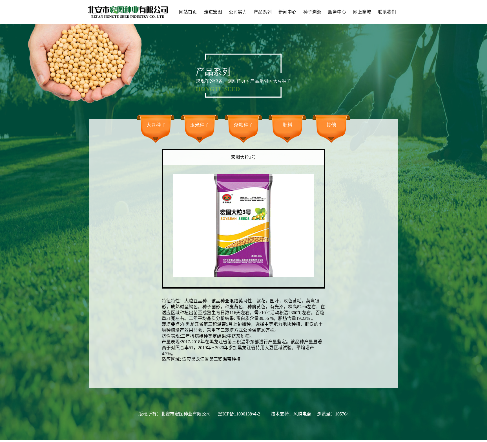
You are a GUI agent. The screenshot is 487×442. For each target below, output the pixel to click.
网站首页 (188, 12)
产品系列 (263, 12)
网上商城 (362, 12)
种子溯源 (312, 12)
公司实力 (238, 12)
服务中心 (337, 12)
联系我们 (387, 12)
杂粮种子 (243, 125)
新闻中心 (287, 12)
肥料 (287, 125)
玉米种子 (199, 125)
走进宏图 (213, 12)
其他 (331, 125)
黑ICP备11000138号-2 (239, 414)
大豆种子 (155, 125)
